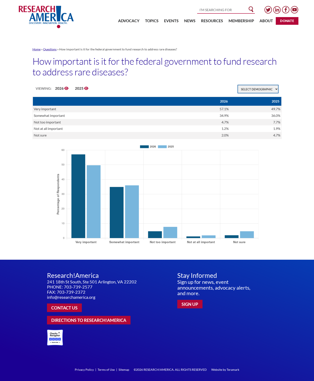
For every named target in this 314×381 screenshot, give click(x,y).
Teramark (233, 369)
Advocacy (128, 20)
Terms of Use (106, 369)
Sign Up (190, 304)
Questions (50, 49)
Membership (241, 20)
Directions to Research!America (88, 320)
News (189, 20)
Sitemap (124, 369)
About (266, 20)
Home (36, 49)
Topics (151, 20)
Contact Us (64, 307)
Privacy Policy (84, 369)
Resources (212, 20)
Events (171, 20)
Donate (287, 21)
